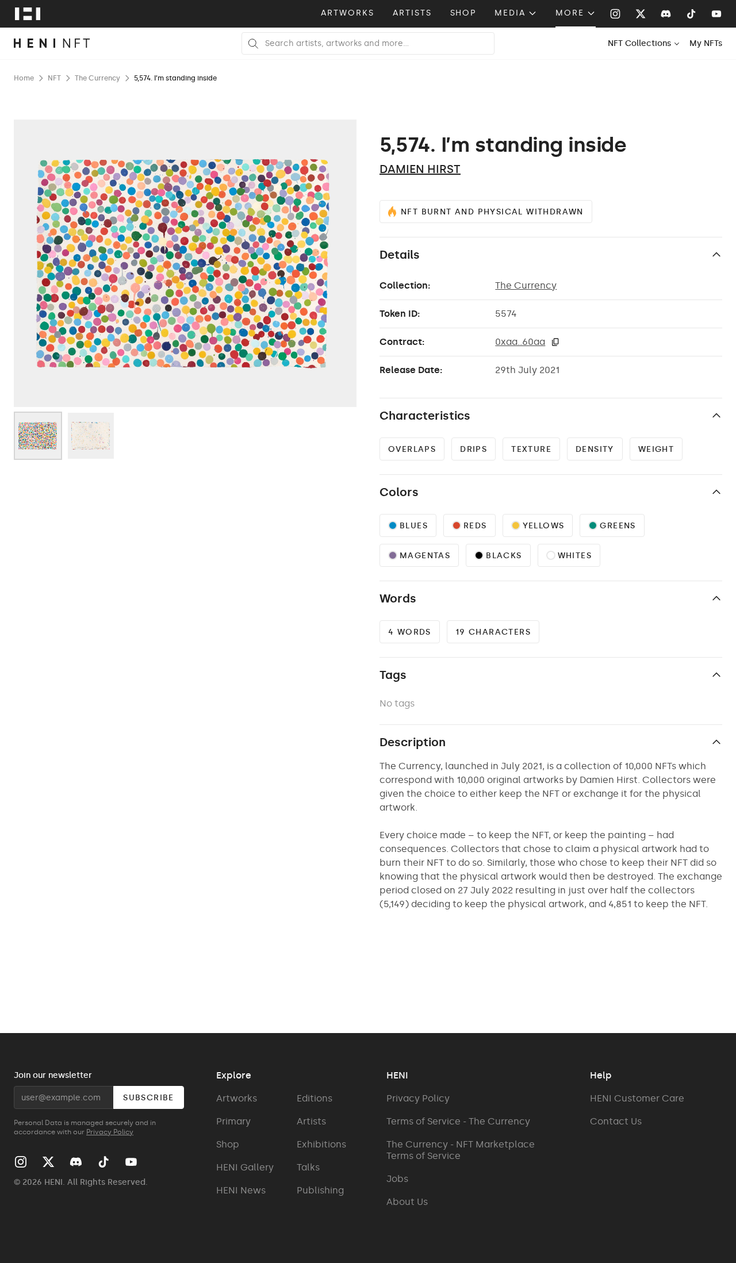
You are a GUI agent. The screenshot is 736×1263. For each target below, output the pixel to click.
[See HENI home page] (27, 13)
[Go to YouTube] (716, 14)
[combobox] (644, 43)
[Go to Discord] (666, 14)
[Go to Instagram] (615, 14)
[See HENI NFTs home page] (52, 43)
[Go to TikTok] (691, 14)
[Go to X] (640, 14)
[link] (705, 43)
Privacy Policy (109, 1132)
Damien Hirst (420, 169)
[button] (555, 342)
